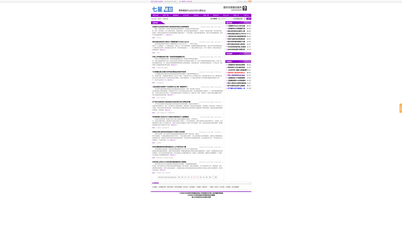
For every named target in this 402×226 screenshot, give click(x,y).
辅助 (172, 158)
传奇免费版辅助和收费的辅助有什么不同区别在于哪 (169, 147)
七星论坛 (246, 15)
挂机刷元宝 (163, 113)
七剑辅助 (154, 187)
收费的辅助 (159, 158)
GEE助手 (204, 187)
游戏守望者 (170, 187)
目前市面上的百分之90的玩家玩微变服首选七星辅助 (169, 162)
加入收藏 (239, 1)
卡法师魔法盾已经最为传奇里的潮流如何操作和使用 (169, 72)
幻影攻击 (168, 173)
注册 (155, 1)
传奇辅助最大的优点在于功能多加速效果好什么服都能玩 (170, 117)
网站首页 (156, 15)
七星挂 (158, 52)
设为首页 (245, 1)
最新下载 (166, 15)
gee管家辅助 (235, 187)
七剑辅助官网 (162, 187)
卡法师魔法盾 (160, 82)
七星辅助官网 (160, 67)
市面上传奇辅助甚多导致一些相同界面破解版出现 (168, 57)
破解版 (166, 67)
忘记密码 (160, 1)
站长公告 (226, 15)
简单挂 (216, 187)
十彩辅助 (198, 187)
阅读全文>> (169, 35)
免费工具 (236, 15)
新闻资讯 (216, 15)
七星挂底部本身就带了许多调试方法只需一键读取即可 (169, 87)
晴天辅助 (192, 187)
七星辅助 (162, 97)
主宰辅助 (228, 187)
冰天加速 (221, 187)
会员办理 (186, 15)
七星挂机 (158, 37)
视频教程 (176, 15)
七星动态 (196, 15)
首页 (159, 19)
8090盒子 (186, 187)
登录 (152, 1)
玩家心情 (206, 15)
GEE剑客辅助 (178, 187)
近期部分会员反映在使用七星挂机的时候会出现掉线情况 (170, 27)
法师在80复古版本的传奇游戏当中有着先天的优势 (168, 132)
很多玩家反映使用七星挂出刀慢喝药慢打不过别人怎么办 (170, 42)
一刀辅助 (210, 187)
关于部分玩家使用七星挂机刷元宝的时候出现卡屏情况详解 (171, 102)
